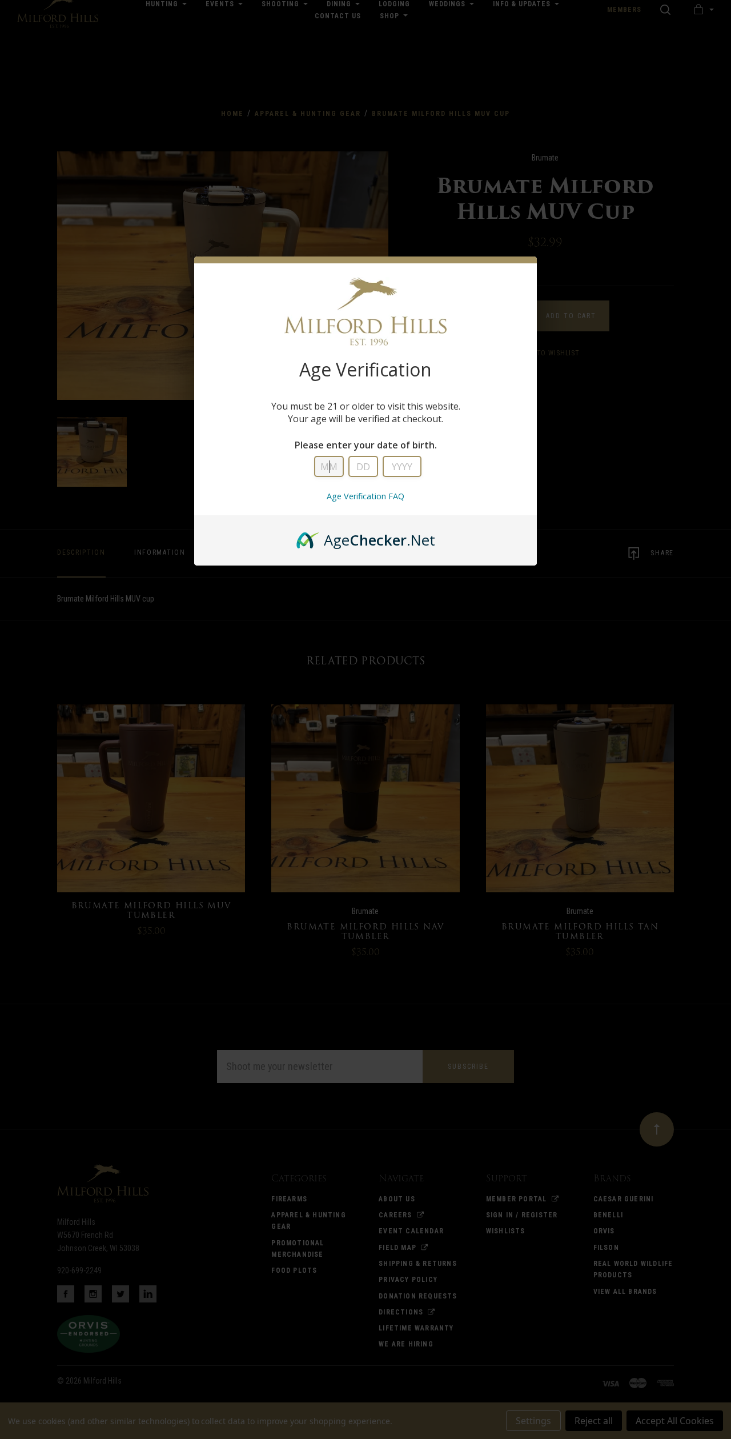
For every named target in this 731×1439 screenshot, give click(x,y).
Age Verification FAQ (365, 496)
